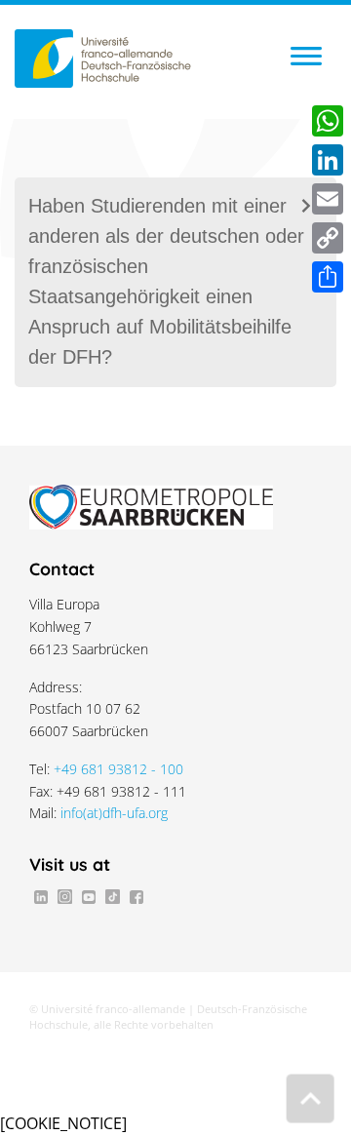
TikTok (112, 896)
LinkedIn (41, 896)
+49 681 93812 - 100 (118, 769)
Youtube (89, 896)
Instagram (64, 896)
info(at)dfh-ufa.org (114, 812)
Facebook (136, 896)
